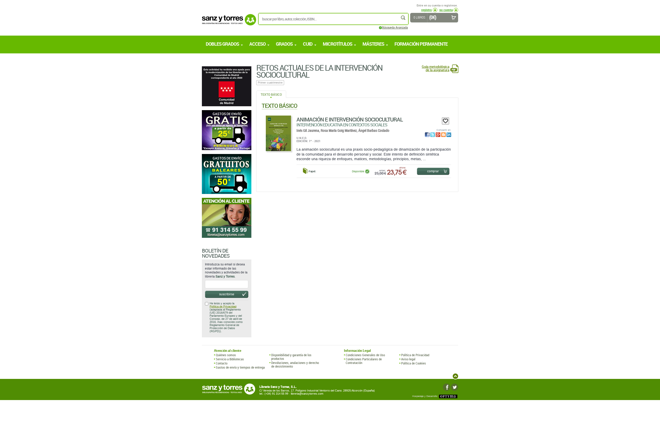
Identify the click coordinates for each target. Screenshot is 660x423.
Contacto (221, 363)
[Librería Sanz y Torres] (227, 22)
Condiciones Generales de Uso (365, 355)
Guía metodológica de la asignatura (435, 68)
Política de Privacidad (223, 306)
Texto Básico (271, 94)
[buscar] (403, 17)
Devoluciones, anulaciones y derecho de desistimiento (295, 364)
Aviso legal (408, 359)
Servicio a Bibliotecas (230, 359)
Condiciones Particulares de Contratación (364, 361)
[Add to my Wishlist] (445, 121)
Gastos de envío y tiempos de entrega (240, 367)
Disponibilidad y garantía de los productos (291, 357)
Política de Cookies (413, 363)
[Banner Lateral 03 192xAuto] (226, 218)
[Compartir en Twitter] (432, 134)
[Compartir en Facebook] (427, 134)
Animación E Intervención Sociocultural (349, 119)
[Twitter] (454, 387)
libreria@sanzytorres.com (307, 393)
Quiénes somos (226, 355)
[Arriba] (455, 376)
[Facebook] (446, 387)
